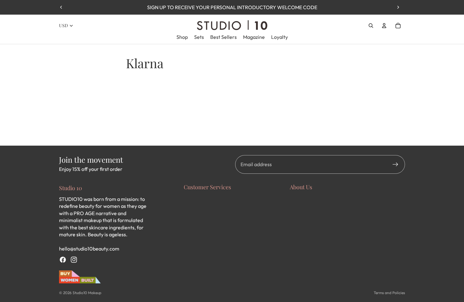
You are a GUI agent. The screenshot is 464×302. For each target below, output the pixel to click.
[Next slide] (398, 7)
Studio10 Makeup (87, 292)
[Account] (384, 26)
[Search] (371, 26)
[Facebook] (63, 259)
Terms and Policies (389, 292)
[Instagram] (74, 259)
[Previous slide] (61, 7)
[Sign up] (395, 164)
